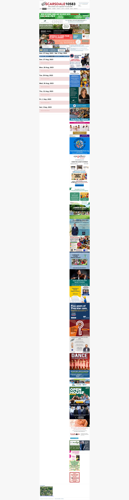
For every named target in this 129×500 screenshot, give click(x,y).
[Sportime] (80, 378)
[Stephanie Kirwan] (85, 445)
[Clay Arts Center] (64, 36)
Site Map (62, 498)
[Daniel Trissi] (80, 344)
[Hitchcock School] (80, 179)
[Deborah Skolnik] (75, 445)
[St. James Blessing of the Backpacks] (80, 78)
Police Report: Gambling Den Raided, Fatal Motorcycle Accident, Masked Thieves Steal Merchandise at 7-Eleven (79, 45)
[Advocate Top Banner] (54, 50)
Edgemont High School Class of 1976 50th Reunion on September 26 (79, 47)
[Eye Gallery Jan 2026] (80, 162)
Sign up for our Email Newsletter (83, 3)
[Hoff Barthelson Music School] (80, 277)
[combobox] (83, 6)
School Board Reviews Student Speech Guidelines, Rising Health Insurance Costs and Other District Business (79, 50)
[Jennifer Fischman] (80, 95)
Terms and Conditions (58, 498)
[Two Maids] (75, 455)
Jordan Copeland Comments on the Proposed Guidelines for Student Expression (78, 48)
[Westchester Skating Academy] (80, 61)
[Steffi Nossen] (80, 361)
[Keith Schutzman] (64, 26)
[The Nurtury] (64, 41)
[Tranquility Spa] (80, 427)
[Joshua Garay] (80, 227)
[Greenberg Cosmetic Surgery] (80, 411)
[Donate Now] (75, 477)
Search (79, 5)
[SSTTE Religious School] (80, 260)
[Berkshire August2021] (64, 31)
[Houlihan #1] (64, 21)
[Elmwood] (80, 211)
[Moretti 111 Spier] (54, 46)
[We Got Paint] (80, 294)
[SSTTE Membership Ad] (80, 112)
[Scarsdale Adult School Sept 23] (80, 145)
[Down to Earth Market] (75, 465)
